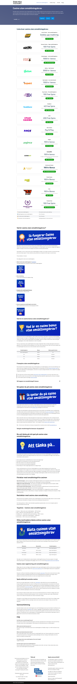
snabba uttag (34, 407)
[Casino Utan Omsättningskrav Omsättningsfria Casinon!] (17, 2)
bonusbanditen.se (53, 425)
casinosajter (37, 582)
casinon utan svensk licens (49, 422)
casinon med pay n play (53, 368)
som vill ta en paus (29, 586)
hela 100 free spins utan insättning (52, 560)
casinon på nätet (34, 377)
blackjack (30, 609)
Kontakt (58, 2)
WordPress (22, 682)
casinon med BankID (50, 411)
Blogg (62, 2)
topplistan (34, 261)
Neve (14, 682)
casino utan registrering (37, 568)
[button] (55, 2)
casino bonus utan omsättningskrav (40, 374)
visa (18, 19)
